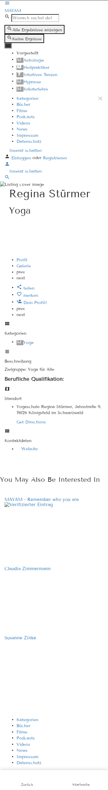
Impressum (27, 135)
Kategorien (27, 98)
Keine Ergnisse (27, 38)
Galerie (23, 266)
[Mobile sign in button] (7, 165)
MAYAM (12, 10)
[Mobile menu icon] (54, 4)
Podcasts (25, 116)
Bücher (23, 104)
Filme (21, 110)
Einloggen (21, 158)
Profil (21, 259)
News (22, 129)
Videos (23, 122)
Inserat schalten (25, 150)
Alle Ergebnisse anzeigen (37, 29)
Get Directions (31, 422)
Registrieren (55, 158)
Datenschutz (28, 141)
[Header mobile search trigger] (7, 178)
